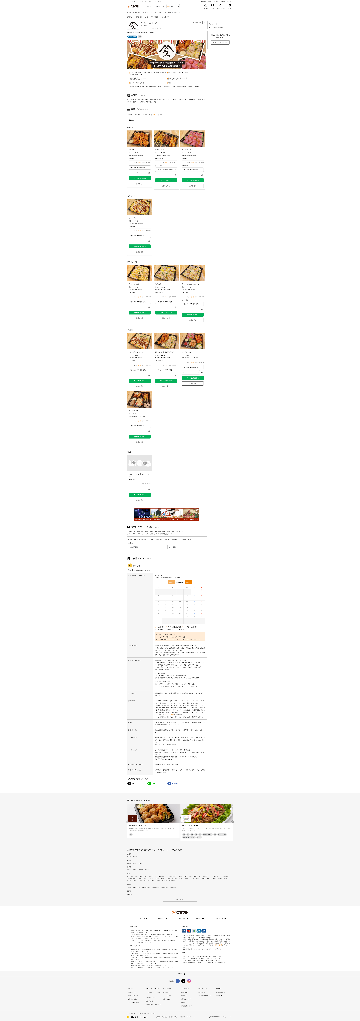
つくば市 (135, 857)
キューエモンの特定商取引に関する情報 (166, 764)
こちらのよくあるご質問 (162, 655)
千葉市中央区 (136, 887)
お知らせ (200, 992)
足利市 (129, 863)
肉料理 (130, 115)
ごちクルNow (219, 992)
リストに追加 (197, 22)
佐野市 (140, 863)
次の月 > (188, 582)
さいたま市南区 (214, 876)
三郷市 (152, 881)
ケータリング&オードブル (159, 12)
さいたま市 (130, 876)
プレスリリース (191, 1017)
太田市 (147, 869)
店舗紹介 (130, 17)
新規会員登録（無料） (206, 2)
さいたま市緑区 (225, 876)
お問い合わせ (220, 918)
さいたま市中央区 (182, 876)
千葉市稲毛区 (155, 887)
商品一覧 (139, 17)
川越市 (140, 878)
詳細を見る (140, 184)
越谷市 (203, 878)
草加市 (197, 878)
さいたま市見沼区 (171, 876)
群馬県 (148, 73)
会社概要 (158, 1017)
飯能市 (162, 878)
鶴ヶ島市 (164, 881)
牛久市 (129, 857)
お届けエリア (132, 543)
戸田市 (209, 878)
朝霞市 (220, 878)
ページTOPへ (179, 974)
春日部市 (174, 878)
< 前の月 (171, 582)
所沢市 (157, 878)
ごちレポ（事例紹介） (204, 995)
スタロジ (218, 995)
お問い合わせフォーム (180, 686)
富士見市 (146, 881)
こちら (181, 639)
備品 (161, 115)
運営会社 (183, 995)
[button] (147, 547)
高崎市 (134, 869)
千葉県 (157, 73)
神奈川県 (162, 531)
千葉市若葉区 (164, 887)
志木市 (225, 878)
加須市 (168, 878)
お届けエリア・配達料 (151, 17)
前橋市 (129, 869)
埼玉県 (153, 73)
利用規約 (199, 918)
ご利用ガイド (166, 17)
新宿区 (175, 12)
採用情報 (182, 1017)
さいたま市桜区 (193, 876)
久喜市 (140, 881)
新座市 (134, 881)
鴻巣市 (186, 878)
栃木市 (134, 863)
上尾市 (192, 878)
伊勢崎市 (141, 869)
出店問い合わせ (185, 999)
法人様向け (216, 2)
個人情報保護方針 (185, 1006)
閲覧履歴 (223, 2)
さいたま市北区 (149, 876)
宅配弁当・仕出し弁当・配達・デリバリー (140, 12)
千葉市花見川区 (146, 887)
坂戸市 (158, 881)
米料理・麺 (146, 115)
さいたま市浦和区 (203, 876)
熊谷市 (146, 878)
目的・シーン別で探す (133, 1002)
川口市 (151, 878)
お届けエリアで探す (133, 995)
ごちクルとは (141, 918)
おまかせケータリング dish (153, 1004)
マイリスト (229, 2)
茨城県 (139, 73)
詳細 (139, 162)
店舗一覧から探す (132, 999)
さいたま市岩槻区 (131, 878)
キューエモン (149, 23)
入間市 (214, 878)
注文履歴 (152, 953)
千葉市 (129, 887)
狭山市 (180, 878)
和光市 (129, 881)
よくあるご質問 (169, 714)
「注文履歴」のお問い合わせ (181, 678)
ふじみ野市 (172, 881)
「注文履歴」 (167, 675)
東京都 (169, 12)
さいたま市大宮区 (159, 876)
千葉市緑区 (173, 887)
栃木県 (144, 73)
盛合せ (155, 115)
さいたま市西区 (139, 876)
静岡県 (136, 75)
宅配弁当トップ (132, 992)
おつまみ (138, 115)
